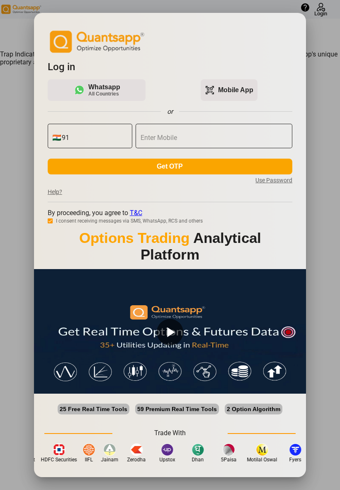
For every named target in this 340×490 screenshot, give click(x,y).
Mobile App (229, 90)
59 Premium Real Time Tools (177, 409)
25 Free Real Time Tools (93, 409)
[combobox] (95, 138)
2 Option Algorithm (253, 409)
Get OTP (170, 166)
